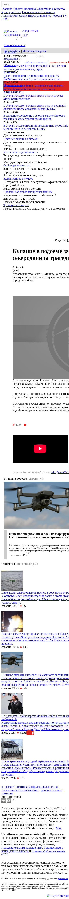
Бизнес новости (52, 15)
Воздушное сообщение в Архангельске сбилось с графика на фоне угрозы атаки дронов (34, 117)
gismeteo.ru (63, 879)
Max (58, 828)
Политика (30, 9)
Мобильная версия (34, 51)
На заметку (48, 12)
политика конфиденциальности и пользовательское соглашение (29, 788)
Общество (58, 9)
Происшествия (31, 12)
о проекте (7, 786)
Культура (7, 12)
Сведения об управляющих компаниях (27, 191)
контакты (7, 793)
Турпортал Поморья (16, 205)
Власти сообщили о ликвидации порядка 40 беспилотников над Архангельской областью (31, 77)
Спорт (17, 12)
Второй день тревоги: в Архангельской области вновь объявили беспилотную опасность (33, 87)
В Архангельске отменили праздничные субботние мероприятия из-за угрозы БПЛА (35, 127)
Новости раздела (27, 563)
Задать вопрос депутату (18, 178)
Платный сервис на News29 (20, 138)
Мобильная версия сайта (18, 783)
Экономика (44, 9)
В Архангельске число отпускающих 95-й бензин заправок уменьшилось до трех (34, 67)
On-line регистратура (16, 165)
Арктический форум (14, 15)
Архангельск (30, 30)
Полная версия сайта (15, 22)
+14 (24, 35)
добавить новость (36, 62)
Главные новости (12, 9)
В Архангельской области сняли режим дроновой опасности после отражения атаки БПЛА (34, 107)
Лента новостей (36, 479)
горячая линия (58, 62)
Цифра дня (35, 15)
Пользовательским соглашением (21, 847)
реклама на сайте (51, 790)
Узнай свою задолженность (20, 152)
